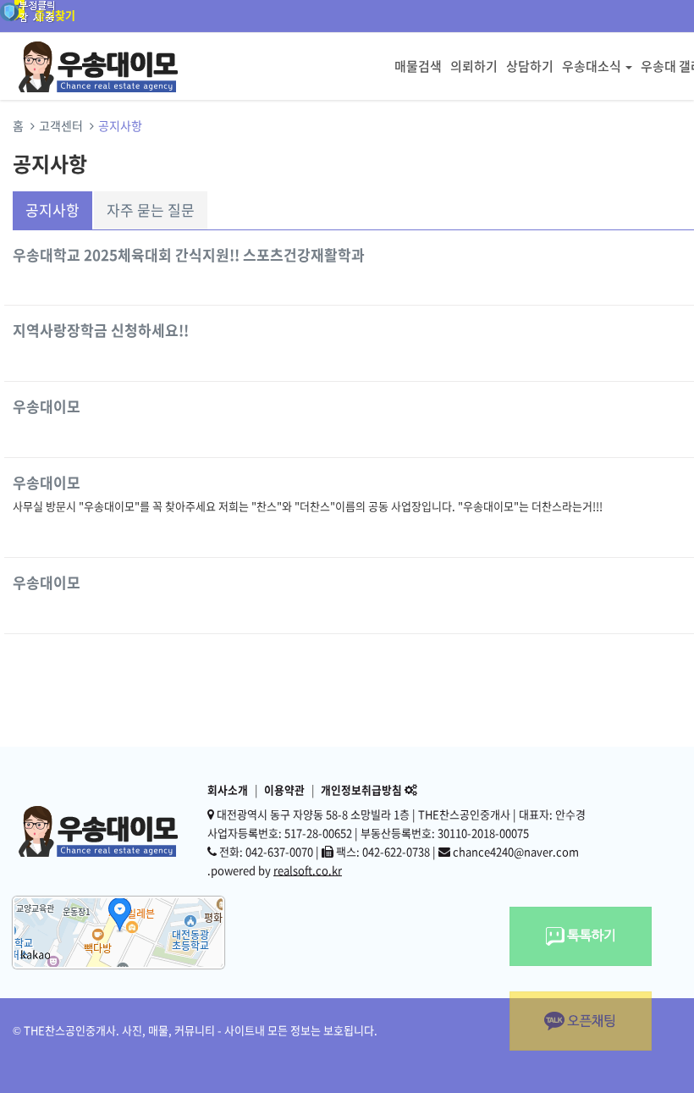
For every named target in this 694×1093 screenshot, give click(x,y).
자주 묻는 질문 (151, 209)
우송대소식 (591, 66)
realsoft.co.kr (307, 870)
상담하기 (530, 66)
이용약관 (284, 789)
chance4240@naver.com (516, 851)
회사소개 (227, 789)
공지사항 (52, 209)
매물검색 (418, 66)
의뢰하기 (474, 66)
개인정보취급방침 (361, 789)
